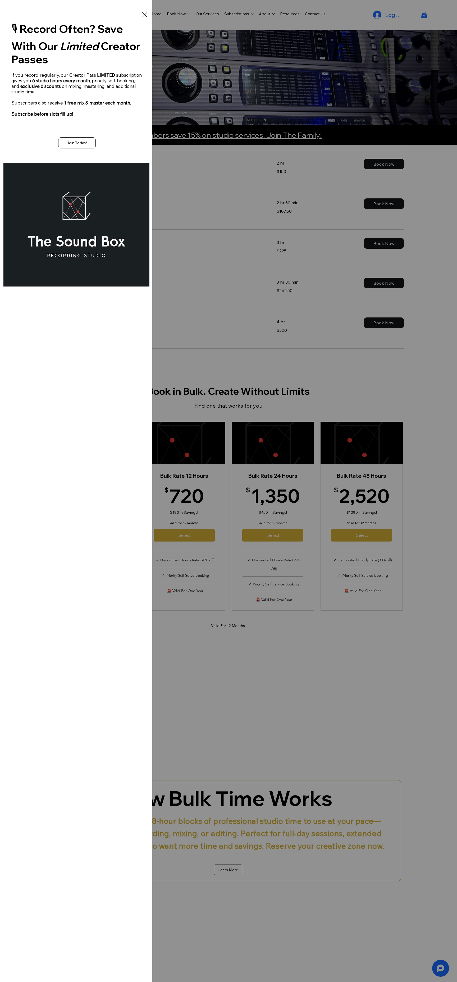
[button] (144, 15)
